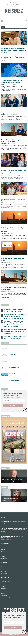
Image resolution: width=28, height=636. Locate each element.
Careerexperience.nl (5, 597)
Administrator (12, 354)
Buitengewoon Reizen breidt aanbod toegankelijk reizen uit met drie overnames (15, 331)
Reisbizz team (4, 551)
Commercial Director (14, 380)
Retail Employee (13, 373)
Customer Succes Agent (15, 361)
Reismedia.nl (4, 588)
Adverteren (3, 549)
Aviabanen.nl (4, 591)
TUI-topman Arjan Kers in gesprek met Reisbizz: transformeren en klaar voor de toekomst (13, 50)
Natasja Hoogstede (5, 202)
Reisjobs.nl (3, 593)
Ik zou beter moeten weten (10, 498)
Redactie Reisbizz (5, 143)
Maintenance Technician (15, 348)
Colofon (3, 556)
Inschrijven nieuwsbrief (6, 554)
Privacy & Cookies (5, 558)
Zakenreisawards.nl (5, 595)
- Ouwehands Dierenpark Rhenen (13, 522)
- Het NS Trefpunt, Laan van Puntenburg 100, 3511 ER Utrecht (14, 529)
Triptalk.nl (3, 586)
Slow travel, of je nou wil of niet (12, 479)
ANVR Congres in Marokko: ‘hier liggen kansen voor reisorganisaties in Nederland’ (13, 229)
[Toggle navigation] (2, 21)
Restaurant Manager (14, 367)
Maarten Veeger (4, 54)
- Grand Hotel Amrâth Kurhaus (12, 536)
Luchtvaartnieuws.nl (5, 581)
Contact (2, 547)
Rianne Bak (3, 262)
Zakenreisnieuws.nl (5, 584)
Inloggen (17, 4)
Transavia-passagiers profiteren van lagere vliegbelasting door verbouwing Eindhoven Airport (15, 316)
